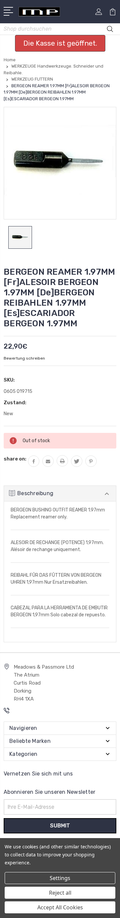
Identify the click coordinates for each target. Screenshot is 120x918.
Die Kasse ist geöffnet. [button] (60, 43)
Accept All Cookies (60, 907)
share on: (15, 459)
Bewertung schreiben (24, 358)
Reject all (60, 892)
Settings (60, 878)
